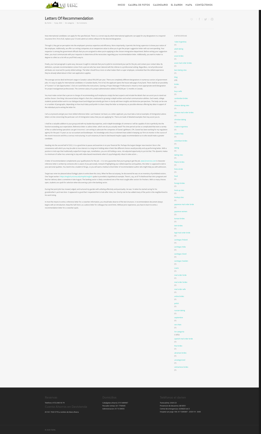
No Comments (82, 23)
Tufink (49, 23)
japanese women (180, 211)
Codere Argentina (181, 126)
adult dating (178, 49)
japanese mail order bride (184, 204)
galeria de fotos (139, 5)
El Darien (177, 5)
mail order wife (180, 289)
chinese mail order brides (184, 112)
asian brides (179, 56)
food (176, 176)
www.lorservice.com (148, 161)
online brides (179, 296)
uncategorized (179, 360)
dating (176, 148)
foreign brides (179, 183)
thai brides (178, 346)
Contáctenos (204, 5)
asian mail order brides (183, 63)
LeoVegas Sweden (181, 261)
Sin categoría (69, 23)
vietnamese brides (181, 367)
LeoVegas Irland (180, 254)
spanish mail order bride (183, 339)
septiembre (178, 317)
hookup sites (179, 197)
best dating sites (180, 70)
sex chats (177, 324)
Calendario (160, 5)
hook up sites (179, 190)
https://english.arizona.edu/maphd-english (76, 176)
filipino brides (179, 162)
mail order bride (180, 275)
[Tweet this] (205, 19)
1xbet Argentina (180, 42)
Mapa (189, 5)
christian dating (180, 119)
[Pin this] (211, 19)
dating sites (178, 155)
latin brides (178, 225)
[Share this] (199, 19)
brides (176, 84)
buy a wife (178, 91)
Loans (176, 268)
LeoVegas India (180, 247)
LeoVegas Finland (180, 240)
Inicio (121, 5)
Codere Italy (178, 134)
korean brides (179, 218)
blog (176, 77)
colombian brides (180, 141)
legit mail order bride (182, 233)
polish (176, 303)
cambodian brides (181, 98)
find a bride (178, 169)
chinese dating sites (181, 105)
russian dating (179, 310)
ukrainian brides (180, 353)
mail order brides (180, 282)
